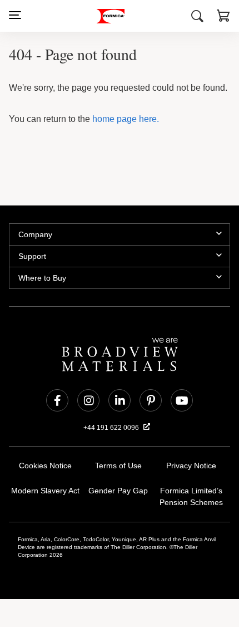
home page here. (124, 119)
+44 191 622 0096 (112, 428)
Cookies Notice (45, 466)
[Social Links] (57, 400)
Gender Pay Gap (118, 491)
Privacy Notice (191, 466)
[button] (223, 17)
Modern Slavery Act (45, 491)
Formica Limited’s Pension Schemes (191, 496)
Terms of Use (118, 466)
